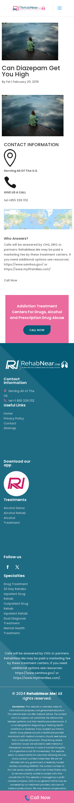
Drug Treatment (16, 584)
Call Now (10, 280)
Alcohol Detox (14, 508)
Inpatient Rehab (16, 613)
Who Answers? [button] (16, 239)
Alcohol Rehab (15, 513)
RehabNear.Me (41, 693)
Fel (8, 82)
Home (8, 413)
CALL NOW (36, 330)
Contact (10, 423)
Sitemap (10, 428)
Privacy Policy (14, 418)
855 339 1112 (19, 200)
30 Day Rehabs (15, 589)
